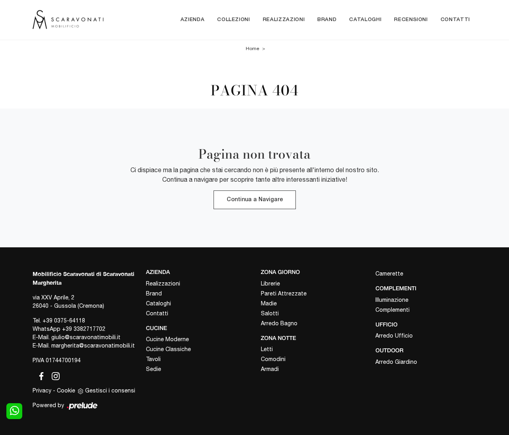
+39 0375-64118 (64, 320)
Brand (326, 19)
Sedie (153, 369)
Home (252, 48)
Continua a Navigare (255, 199)
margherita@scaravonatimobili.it (93, 345)
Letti (267, 349)
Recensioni (411, 19)
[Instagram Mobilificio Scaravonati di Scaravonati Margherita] (53, 375)
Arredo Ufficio (394, 335)
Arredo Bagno (279, 323)
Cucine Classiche (168, 349)
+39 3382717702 (83, 329)
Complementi (392, 310)
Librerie (270, 283)
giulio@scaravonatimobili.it (85, 337)
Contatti (455, 19)
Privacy (42, 390)
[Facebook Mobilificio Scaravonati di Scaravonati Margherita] (40, 375)
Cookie (66, 390)
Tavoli (153, 359)
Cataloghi (365, 19)
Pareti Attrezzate (284, 293)
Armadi (270, 369)
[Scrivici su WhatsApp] (14, 411)
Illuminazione (391, 300)
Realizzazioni (284, 19)
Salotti (270, 313)
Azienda (193, 19)
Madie (269, 303)
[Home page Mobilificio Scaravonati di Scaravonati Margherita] (68, 19)
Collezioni (233, 19)
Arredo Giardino (396, 362)
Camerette (389, 273)
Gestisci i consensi (110, 390)
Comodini (273, 359)
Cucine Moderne (167, 339)
